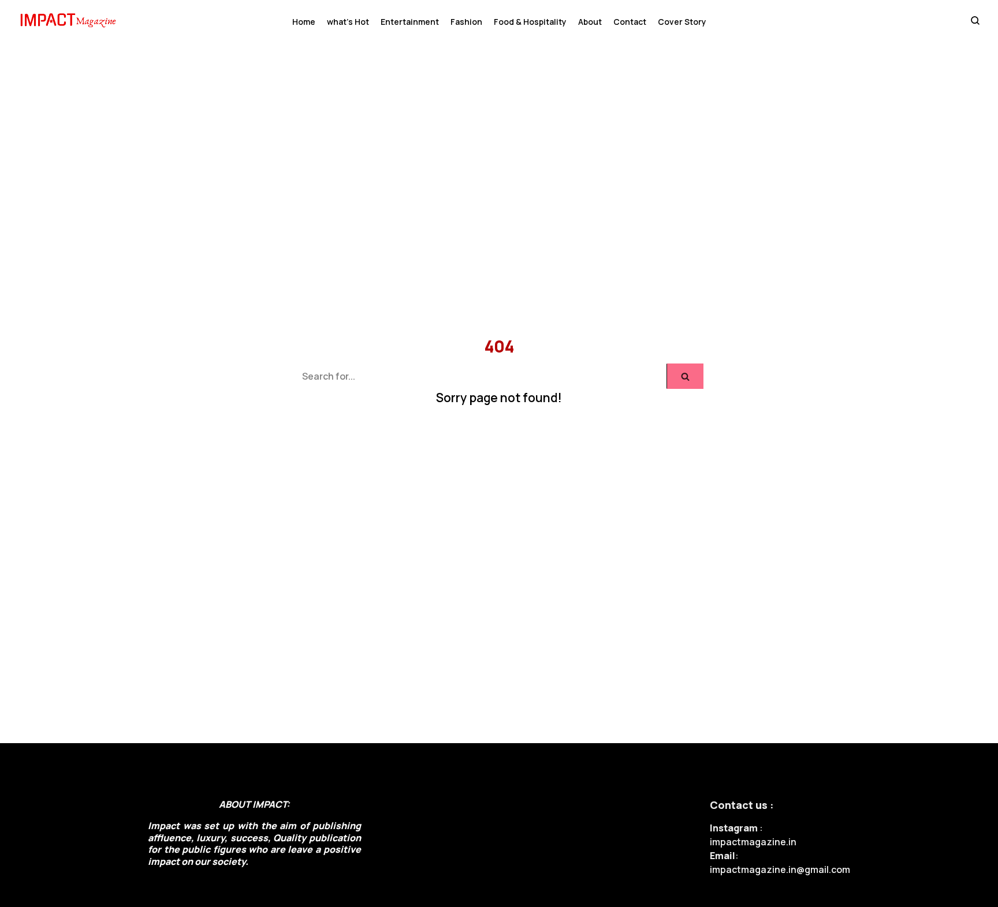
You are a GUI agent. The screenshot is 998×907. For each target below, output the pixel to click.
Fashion (466, 21)
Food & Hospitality (530, 21)
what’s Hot (348, 21)
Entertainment (410, 21)
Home (303, 21)
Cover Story (682, 21)
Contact (629, 21)
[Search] (685, 376)
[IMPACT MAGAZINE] (70, 21)
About (590, 21)
